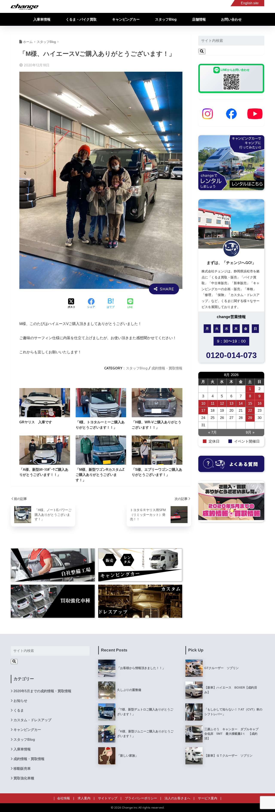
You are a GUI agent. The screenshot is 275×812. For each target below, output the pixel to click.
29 (250, 418)
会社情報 (63, 798)
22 (250, 410)
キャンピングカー (126, 19)
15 (250, 403)
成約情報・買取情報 (166, 368)
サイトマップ (107, 798)
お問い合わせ (231, 19)
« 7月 (212, 432)
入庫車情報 (41, 19)
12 (222, 403)
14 (241, 403)
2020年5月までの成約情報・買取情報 (42, 691)
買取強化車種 (24, 778)
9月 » (250, 432)
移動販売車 (22, 768)
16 (259, 403)
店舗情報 (199, 19)
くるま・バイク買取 (81, 19)
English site (250, 3)
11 (212, 403)
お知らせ (20, 701)
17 (203, 410)
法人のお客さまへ (177, 798)
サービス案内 (207, 798)
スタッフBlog (166, 19)
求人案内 (84, 798)
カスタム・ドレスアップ (32, 720)
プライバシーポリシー (141, 798)
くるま (19, 710)
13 (231, 403)
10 (203, 403)
